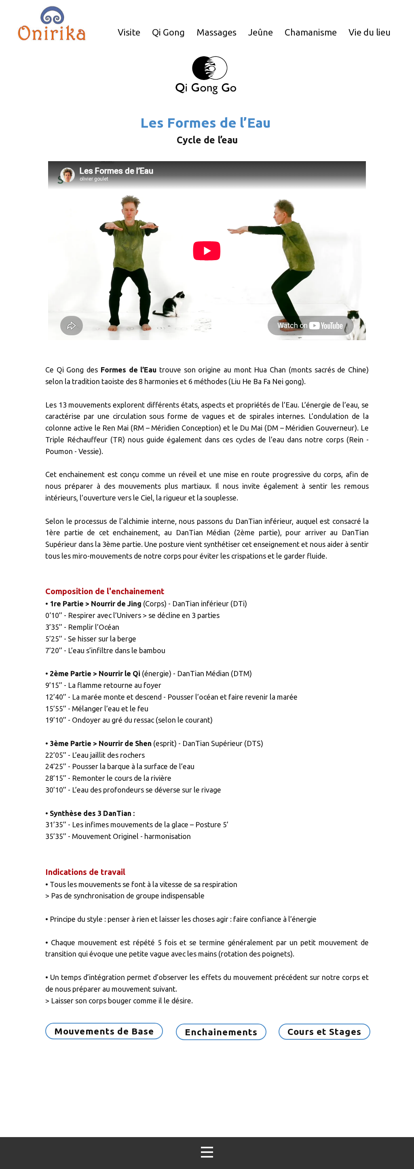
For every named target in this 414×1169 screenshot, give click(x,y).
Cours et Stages (324, 1031)
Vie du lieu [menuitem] (370, 32)
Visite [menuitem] (129, 32)
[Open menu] (207, 1152)
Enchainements (221, 1032)
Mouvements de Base (104, 1031)
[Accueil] (52, 23)
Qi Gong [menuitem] (168, 32)
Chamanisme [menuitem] (311, 32)
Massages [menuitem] (216, 32)
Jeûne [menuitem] (260, 32)
